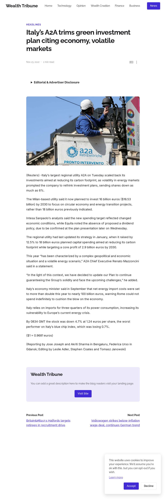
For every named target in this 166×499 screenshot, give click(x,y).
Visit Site (83, 393)
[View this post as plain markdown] (131, 62)
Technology (64, 5)
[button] (136, 62)
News (153, 5)
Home (48, 5)
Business (134, 5)
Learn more (116, 477)
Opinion (81, 5)
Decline (149, 486)
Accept (131, 486)
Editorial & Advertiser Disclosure (56, 82)
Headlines (33, 24)
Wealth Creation (100, 5)
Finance (119, 5)
